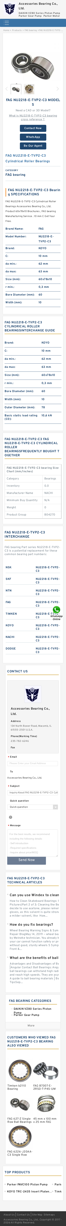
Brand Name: (14, 229)
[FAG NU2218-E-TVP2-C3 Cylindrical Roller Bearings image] (33, 65)
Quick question (19, 800)
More (31, 1025)
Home (6, 30)
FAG (8, 602)
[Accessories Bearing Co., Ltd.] (10, 7)
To (11, 771)
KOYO (10, 625)
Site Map (37, 1214)
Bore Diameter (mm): (20, 295)
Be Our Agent (33, 146)
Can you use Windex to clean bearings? (37, 895)
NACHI (10, 637)
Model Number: (15, 236)
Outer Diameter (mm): (20, 407)
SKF (8, 579)
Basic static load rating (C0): (21, 417)
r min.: (9, 287)
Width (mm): (13, 302)
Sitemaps (49, 1214)
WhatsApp (33, 137)
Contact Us (23, 1214)
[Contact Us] (57, 613)
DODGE (11, 649)
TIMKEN (11, 614)
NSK (9, 567)
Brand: (10, 248)
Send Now (26, 860)
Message (14, 825)
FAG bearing (31, 30)
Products (17, 30)
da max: (10, 271)
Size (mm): (12, 279)
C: (6, 256)
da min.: (10, 264)
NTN (9, 591)
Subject (14, 786)
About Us (9, 1214)
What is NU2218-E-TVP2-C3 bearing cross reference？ (33, 117)
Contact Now (33, 128)
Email (12, 757)
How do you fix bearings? (31, 925)
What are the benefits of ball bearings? (37, 958)
